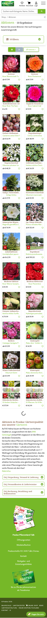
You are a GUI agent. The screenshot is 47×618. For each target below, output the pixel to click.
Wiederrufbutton (24, 545)
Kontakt (23, 556)
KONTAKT (5, 610)
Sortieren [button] (31, 50)
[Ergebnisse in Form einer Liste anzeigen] (19, 49)
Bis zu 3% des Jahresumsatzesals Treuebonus (23, 588)
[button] (22, 4)
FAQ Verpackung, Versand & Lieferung (21, 477)
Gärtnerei (21, 424)
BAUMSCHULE (6, 605)
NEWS (41, 605)
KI (10, 610)
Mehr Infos (6, 471)
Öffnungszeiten (23, 540)
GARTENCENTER (19, 605)
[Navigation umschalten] (43, 3)
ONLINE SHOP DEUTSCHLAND (29, 608)
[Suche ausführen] (41, 11)
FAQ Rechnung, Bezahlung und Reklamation (18, 492)
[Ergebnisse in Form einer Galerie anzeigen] (12, 49)
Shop (4, 17)
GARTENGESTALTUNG (9, 608)
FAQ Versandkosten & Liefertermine (20, 484)
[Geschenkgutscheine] (23, 518)
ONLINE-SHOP (33, 605)
